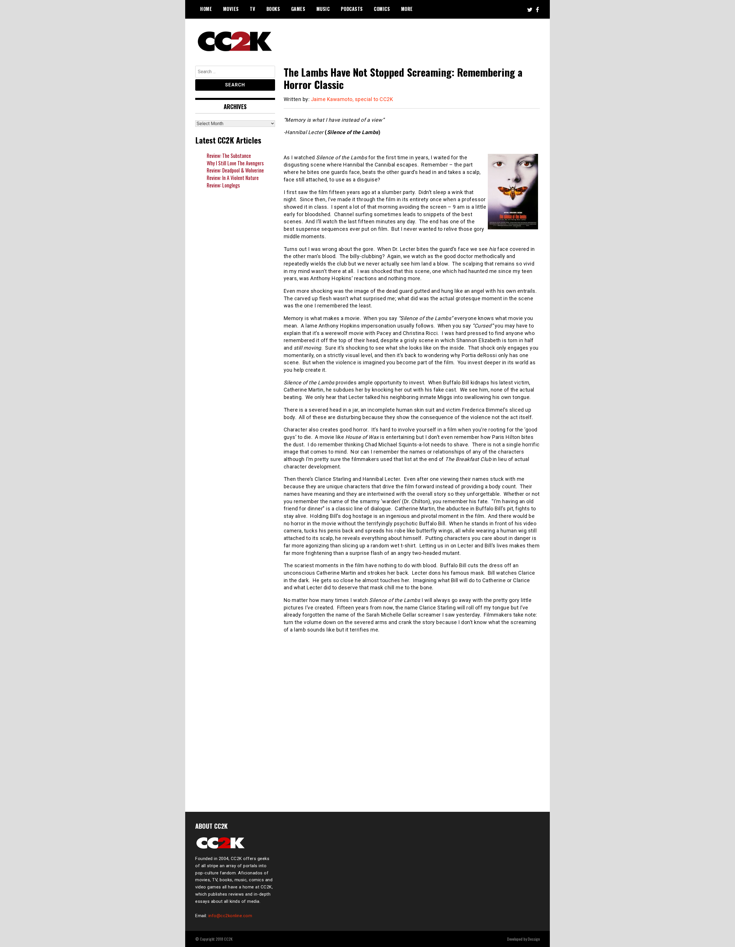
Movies (231, 8)
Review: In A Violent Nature (233, 177)
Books (273, 8)
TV (252, 8)
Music (323, 8)
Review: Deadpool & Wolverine (235, 170)
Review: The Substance (229, 155)
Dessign (534, 939)
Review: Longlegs (223, 185)
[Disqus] (412, 725)
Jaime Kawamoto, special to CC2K (352, 99)
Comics (382, 8)
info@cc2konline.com (230, 915)
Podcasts (352, 8)
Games (298, 8)
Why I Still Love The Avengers (235, 163)
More (407, 8)
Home (206, 8)
